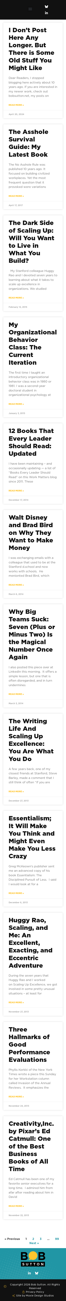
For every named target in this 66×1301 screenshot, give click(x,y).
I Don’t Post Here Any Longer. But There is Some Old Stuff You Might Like (31, 48)
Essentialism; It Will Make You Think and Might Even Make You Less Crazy (32, 837)
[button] (30, 9)
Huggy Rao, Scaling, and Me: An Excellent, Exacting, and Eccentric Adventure (30, 942)
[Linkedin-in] (46, 13)
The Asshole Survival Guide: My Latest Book (28, 143)
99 (57, 1239)
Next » (34, 1243)
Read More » (16, 104)
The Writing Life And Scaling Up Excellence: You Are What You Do (31, 739)
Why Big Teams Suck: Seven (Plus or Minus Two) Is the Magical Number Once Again (32, 634)
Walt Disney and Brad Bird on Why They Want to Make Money (31, 532)
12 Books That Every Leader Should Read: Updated (31, 442)
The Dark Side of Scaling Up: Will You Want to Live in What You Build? (31, 241)
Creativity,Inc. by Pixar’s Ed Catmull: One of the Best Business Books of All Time (31, 1146)
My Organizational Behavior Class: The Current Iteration (33, 343)
